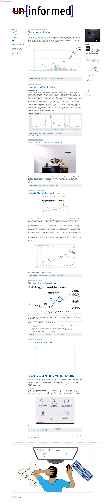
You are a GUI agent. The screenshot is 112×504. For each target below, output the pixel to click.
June (88, 84)
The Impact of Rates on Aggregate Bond (42, 283)
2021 (87, 90)
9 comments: (53, 78)
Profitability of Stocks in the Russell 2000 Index (44, 193)
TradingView (15, 31)
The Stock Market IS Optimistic (39, 32)
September (89, 80)
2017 (87, 95)
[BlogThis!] (59, 78)
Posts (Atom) (36, 437)
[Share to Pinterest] (62, 78)
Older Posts (79, 435)
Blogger (61, 500)
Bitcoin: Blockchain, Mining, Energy (40, 342)
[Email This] (58, 78)
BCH (33, 430)
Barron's (15, 34)
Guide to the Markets (60, 220)
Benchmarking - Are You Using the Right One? (44, 87)
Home (52, 435)
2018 (87, 93)
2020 (87, 91)
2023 (87, 88)
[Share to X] (60, 78)
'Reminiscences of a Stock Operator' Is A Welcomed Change (18, 44)
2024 (87, 78)
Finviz (14, 32)
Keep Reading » (31, 75)
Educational (34, 80)
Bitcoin (35, 430)
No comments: (51, 133)
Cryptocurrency (43, 430)
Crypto (38, 430)
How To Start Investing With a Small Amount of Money (47, 142)
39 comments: (51, 429)
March (88, 86)
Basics (33, 135)
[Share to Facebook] (61, 78)
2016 (87, 97)
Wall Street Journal (17, 35)
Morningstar (15, 37)
